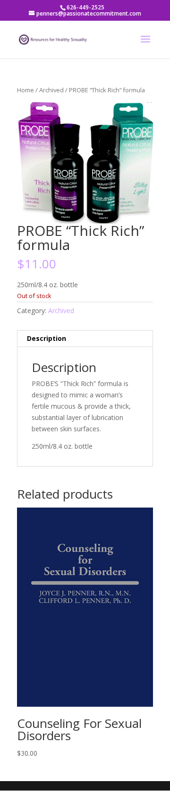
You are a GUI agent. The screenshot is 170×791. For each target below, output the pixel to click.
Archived (51, 90)
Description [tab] (46, 338)
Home (25, 90)
